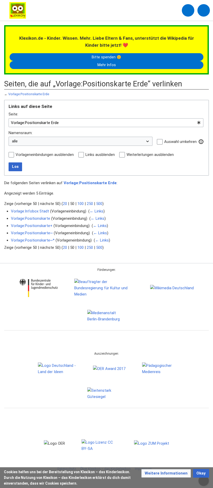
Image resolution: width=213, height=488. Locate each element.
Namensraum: (20, 132)
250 (90, 203)
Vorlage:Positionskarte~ (32, 233)
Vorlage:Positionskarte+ (31, 225)
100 (80, 203)
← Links (96, 211)
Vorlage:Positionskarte (30, 218)
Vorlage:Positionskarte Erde (28, 94)
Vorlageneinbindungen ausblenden (45, 154)
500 (99, 203)
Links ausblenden (100, 154)
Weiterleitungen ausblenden (150, 154)
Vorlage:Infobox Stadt (30, 211)
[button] (201, 142)
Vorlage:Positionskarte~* (33, 240)
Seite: (13, 114)
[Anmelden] (188, 10)
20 (65, 203)
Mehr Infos (106, 65)
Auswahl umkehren (180, 141)
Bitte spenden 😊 (106, 57)
